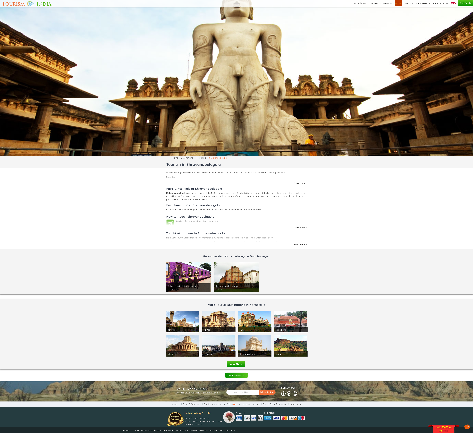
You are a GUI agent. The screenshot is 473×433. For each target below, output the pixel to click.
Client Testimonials (278, 404)
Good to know (210, 404)
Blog (265, 404)
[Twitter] (289, 394)
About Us (176, 404)
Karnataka (201, 158)
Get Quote (465, 3)
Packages (361, 3)
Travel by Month (423, 3)
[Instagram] (295, 394)
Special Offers (226, 404)
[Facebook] (283, 394)
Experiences (408, 3)
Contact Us (244, 404)
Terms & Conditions (192, 404)
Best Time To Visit (440, 3)
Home (353, 3)
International (374, 3)
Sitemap (256, 404)
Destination (387, 3)
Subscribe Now (267, 392)
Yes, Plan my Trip (236, 375)
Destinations (187, 158)
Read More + (300, 183)
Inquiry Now (295, 404)
